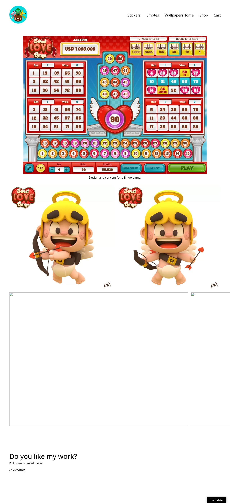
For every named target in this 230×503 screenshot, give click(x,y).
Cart (217, 15)
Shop (203, 15)
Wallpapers (174, 15)
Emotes (152, 15)
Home (188, 15)
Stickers (134, 15)
